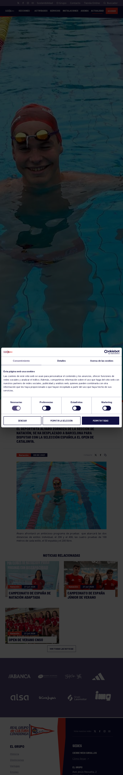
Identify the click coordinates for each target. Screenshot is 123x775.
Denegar (22, 420)
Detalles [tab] (61, 360)
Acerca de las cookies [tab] (101, 360)
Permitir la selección (61, 420)
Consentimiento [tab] (21, 360)
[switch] (46, 408)
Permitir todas (100, 420)
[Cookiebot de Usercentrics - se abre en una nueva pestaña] (106, 352)
